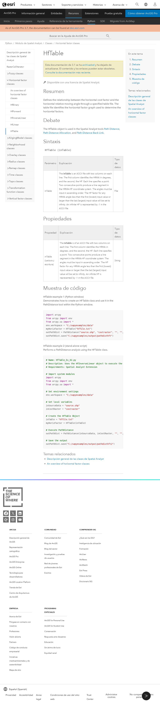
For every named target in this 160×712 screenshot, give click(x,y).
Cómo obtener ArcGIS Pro (143, 13)
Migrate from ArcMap (122, 21)
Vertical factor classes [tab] (20, 198)
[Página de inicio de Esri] (8, 4)
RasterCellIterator (15, 67)
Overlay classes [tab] (17, 155)
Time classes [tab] (16, 174)
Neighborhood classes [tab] (16, 146)
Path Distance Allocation (57, 132)
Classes (48, 43)
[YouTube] (20, 519)
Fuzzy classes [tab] (16, 73)
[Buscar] (137, 4)
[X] (13, 513)
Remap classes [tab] (17, 168)
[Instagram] (13, 519)
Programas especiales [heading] (50, 610)
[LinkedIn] (20, 513)
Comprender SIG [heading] (87, 529)
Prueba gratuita (113, 13)
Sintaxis (136, 69)
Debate (136, 64)
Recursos (73, 13)
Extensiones (91, 13)
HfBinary (14, 105)
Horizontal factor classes (68, 43)
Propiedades (139, 74)
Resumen (137, 59)
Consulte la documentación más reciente (67, 72)
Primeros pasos (23, 21)
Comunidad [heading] (50, 529)
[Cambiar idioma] (145, 4)
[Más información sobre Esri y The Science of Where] (13, 497)
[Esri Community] (6, 519)
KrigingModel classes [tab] (20, 137)
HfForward (15, 111)
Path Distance (111, 128)
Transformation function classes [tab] (16, 190)
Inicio (7, 21)
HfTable (14, 131)
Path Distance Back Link (90, 132)
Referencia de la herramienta (66, 21)
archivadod (88, 64)
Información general (33, 13)
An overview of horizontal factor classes (18, 94)
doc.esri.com (77, 28)
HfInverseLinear (18, 118)
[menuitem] (20, 540)
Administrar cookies (111, 695)
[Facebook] (6, 513)
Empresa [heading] (13, 608)
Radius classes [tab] (17, 161)
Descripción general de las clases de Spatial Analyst (18, 56)
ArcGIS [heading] (12, 529)
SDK (102, 21)
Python (91, 21)
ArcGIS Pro (10, 13)
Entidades (56, 13)
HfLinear (14, 124)
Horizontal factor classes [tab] (17, 82)
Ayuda (41, 21)
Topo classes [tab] (16, 181)
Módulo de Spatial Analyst (28, 43)
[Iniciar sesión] (155, 4)
